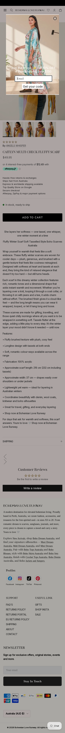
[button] (55, 18)
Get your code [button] (33, 86)
